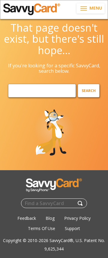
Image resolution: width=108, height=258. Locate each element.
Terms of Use (41, 228)
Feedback (26, 218)
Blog (50, 218)
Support (72, 228)
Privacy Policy (77, 218)
